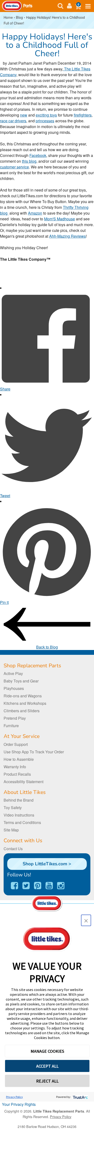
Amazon (35, 213)
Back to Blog (47, 647)
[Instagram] (60, 885)
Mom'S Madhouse (59, 219)
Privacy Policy (14, 1097)
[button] (78, 6)
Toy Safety (13, 807)
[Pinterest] (37, 885)
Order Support (16, 744)
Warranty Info (15, 766)
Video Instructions (19, 815)
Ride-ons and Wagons (23, 696)
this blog (29, 161)
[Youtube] (49, 885)
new (23, 115)
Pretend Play (15, 718)
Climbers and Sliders (22, 710)
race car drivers (13, 121)
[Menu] (69, 6)
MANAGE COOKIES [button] (47, 1051)
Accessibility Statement (23, 781)
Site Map (11, 830)
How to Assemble (19, 759)
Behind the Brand (19, 800)
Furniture (11, 725)
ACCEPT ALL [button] (47, 1066)
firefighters (83, 115)
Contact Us (13, 848)
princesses (45, 121)
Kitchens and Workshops (25, 703)
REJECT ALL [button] (47, 1081)
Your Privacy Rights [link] (19, 1104)
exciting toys (46, 115)
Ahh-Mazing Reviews (67, 236)
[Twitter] (26, 885)
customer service (14, 167)
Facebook (37, 155)
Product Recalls (17, 774)
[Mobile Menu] (88, 6)
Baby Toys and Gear (21, 681)
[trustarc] (80, 1097)
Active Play (13, 673)
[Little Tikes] (12, 5)
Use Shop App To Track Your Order (34, 752)
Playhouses (14, 688)
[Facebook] (14, 885)
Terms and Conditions (22, 822)
